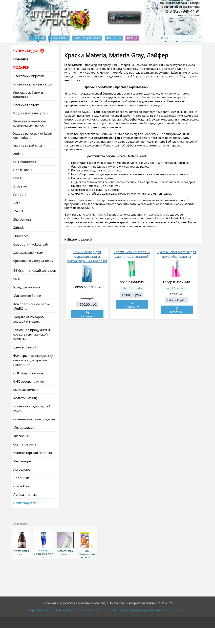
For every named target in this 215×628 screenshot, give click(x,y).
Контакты (113, 38)
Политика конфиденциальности (143, 610)
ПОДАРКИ (21, 67)
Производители (24, 503)
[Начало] (59, 30)
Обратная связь (39, 610)
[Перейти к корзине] (112, 20)
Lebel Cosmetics (131, 288)
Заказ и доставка (87, 38)
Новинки (20, 59)
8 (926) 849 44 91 (184, 11)
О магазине (59, 38)
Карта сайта (178, 610)
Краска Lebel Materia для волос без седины (176, 254)
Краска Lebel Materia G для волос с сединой (132, 254)
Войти (132, 38)
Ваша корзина (125, 15)
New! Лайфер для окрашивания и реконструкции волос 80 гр (87, 259)
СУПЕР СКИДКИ (26, 50)
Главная (37, 38)
